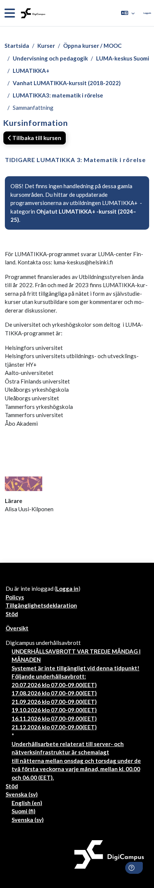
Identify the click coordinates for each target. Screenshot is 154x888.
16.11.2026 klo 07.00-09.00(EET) (54, 718)
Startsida (16, 45)
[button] (127, 13)
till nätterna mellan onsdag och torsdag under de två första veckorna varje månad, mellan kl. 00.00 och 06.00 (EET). (76, 769)
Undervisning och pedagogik (50, 58)
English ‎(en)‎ (27, 802)
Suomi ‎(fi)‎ (24, 811)
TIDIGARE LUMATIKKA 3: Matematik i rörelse (75, 159)
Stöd (12, 614)
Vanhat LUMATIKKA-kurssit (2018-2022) (67, 83)
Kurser (46, 45)
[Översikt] (32, 13)
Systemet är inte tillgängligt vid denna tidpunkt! (75, 668)
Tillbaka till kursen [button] (36, 137)
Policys (15, 597)
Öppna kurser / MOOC (92, 45)
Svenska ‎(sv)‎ (22, 794)
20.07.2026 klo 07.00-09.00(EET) (54, 684)
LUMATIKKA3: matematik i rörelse (58, 95)
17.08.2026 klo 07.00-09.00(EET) (54, 693)
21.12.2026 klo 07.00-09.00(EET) (54, 727)
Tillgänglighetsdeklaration (41, 605)
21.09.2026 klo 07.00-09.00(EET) (54, 701)
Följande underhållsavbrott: (49, 676)
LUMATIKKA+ (31, 70)
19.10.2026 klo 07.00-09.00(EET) (54, 710)
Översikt (17, 628)
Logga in (147, 13)
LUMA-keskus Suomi (122, 58)
